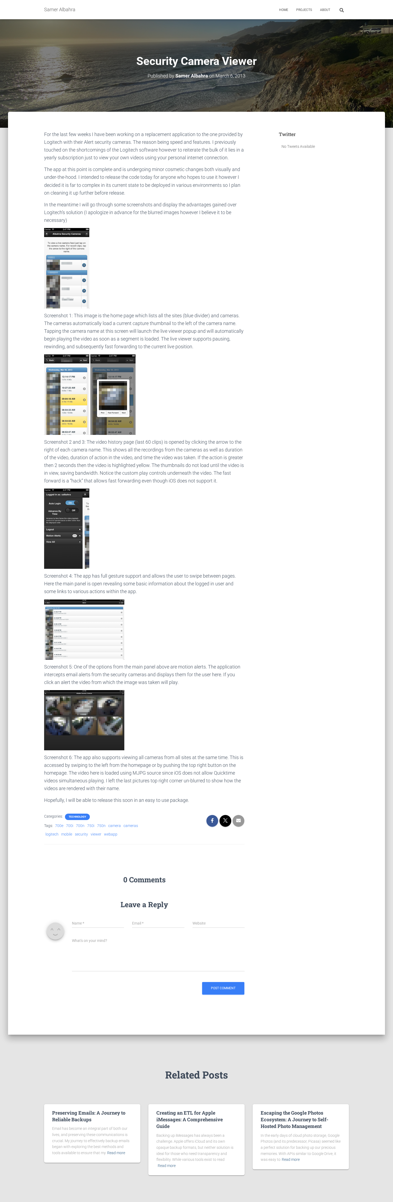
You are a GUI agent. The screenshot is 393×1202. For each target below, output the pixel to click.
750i (90, 826)
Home (283, 10)
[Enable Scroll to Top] (382, 1191)
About (325, 10)
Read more (116, 1153)
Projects (304, 10)
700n (80, 826)
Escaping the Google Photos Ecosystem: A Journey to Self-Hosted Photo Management (294, 1119)
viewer (96, 834)
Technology (77, 816)
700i (69, 826)
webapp (110, 834)
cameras (131, 826)
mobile (66, 834)
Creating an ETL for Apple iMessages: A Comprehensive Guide (189, 1119)
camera (114, 826)
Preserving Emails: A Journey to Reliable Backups (88, 1116)
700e (59, 826)
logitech (52, 834)
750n (101, 826)
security (81, 834)
